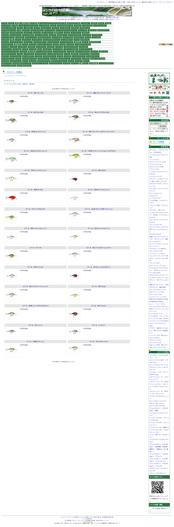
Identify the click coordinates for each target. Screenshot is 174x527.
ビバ (39, 49)
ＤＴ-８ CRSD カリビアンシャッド (35, 151)
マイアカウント (102, 2)
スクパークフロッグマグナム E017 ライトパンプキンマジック (160, 229)
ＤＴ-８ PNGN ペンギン (35, 267)
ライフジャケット (55, 63)
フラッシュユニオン (71, 49)
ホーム (58, 17)
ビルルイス (47, 49)
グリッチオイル (28, 35)
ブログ (78, 19)
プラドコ (94, 51)
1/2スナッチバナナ (155, 340)
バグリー (31, 47)
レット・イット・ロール (157, 304)
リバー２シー (76, 58)
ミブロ (60, 56)
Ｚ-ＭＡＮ (29, 28)
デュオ (62, 44)
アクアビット (46, 28)
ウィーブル (82, 30)
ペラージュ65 (154, 169)
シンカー (79, 61)
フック (71, 61)
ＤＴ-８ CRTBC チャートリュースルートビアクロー (99, 151)
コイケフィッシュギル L (157, 253)
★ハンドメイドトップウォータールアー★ (51, 23)
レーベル (33, 61)
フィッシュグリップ (106, 63)
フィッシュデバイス (82, 51)
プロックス (103, 51)
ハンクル (33, 49)
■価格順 (25, 84)
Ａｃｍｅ (86, 23)
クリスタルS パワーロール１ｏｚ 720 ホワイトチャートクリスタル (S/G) (159, 270)
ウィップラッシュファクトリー (66, 30)
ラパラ (18, 58)
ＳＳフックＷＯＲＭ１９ (157, 473)
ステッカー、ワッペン (40, 63)
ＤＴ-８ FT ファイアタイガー (35, 209)
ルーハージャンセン (97, 58)
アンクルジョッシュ (8, 30)
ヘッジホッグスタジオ (55, 54)
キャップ (75, 63)
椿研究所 (17, 44)
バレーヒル (16, 49)
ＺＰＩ (20, 28)
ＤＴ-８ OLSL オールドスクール (99, 228)
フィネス (71, 51)
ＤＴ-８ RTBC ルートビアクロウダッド (35, 306)
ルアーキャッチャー (24, 65)
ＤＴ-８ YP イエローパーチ (99, 341)
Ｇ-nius (108, 23)
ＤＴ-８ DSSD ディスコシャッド (99, 190)
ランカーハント (43, 58)
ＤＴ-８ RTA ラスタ (99, 286)
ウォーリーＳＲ (155, 263)
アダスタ (75, 28)
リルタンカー (154, 196)
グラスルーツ (62, 35)
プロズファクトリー (8, 54)
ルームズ (5, 61)
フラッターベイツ (85, 49)
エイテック (92, 30)
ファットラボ (57, 49)
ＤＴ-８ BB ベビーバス (35, 93)
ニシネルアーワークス (83, 44)
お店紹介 (74, 17)
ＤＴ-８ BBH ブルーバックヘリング (99, 93)
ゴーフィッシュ (31, 37)
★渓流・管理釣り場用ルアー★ (26, 23)
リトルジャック (64, 58)
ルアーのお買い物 (95, 17)
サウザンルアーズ (44, 37)
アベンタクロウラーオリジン (160, 306)
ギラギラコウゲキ (156, 234)
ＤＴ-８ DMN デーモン (35, 190)
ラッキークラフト (8, 58)
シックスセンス (67, 39)
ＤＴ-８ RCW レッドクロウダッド (98, 267)
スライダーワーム (66, 42)
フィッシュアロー (59, 51)
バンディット (6, 49)
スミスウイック (53, 42)
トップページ (65, 17)
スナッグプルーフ (40, 42)
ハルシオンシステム (71, 47)
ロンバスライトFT (155, 342)
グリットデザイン (41, 35)
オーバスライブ (47, 32)
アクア (37, 28)
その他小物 (93, 63)
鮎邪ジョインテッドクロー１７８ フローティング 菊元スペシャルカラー (159, 239)
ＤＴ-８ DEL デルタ (99, 170)
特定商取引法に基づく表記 (117, 2)
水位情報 (95, 19)
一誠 (19, 30)
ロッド (11, 23)
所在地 (101, 19)
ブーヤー (23, 51)
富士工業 (31, 51)
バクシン (51, 47)
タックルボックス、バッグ (21, 63)
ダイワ (85, 42)
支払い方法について (133, 2)
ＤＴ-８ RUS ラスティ (98, 306)
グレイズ (52, 35)
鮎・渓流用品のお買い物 (110, 17)
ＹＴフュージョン (100, 25)
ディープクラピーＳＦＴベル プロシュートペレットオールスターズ (160, 367)
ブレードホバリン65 (156, 251)
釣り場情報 (71, 19)
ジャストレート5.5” (156, 176)
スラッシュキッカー (156, 224)
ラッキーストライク (29, 58)
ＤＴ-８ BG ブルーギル (35, 112)
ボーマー (5, 56)
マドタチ (38, 56)
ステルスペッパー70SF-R (157, 249)
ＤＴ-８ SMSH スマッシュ (35, 341)
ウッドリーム (49, 30)
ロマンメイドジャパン (59, 61)
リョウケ (86, 58)
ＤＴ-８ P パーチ (35, 248)
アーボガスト (65, 28)
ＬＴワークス (44, 25)
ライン (86, 61)
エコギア (5, 32)
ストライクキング (16, 42)
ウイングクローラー (156, 193)
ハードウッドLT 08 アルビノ (159, 335)
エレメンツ (28, 32)
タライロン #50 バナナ (157, 210)
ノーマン (13, 47)
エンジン (37, 32)
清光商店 (77, 42)
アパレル (66, 63)
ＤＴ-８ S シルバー (98, 325)
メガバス (67, 56)
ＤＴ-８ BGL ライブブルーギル (98, 112)
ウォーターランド (37, 30)
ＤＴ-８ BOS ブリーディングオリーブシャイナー (99, 131)
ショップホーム (9, 76)
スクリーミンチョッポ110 (158, 162)
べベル (67, 54)
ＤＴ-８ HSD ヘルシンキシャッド (35, 228)
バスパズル (83, 47)
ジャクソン (26, 39)
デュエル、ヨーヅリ (44, 44)
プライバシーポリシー (166, 2)
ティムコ (33, 44)
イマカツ (26, 30)
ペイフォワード (41, 54)
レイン (25, 61)
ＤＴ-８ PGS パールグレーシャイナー (98, 248)
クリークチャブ (15, 35)
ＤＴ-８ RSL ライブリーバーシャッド (35, 286)
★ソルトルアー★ (73, 23)
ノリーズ (5, 47)
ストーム (5, 42)
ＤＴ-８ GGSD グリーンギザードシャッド (99, 209)
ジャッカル (96, 37)
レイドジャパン (15, 61)
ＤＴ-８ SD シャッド (36, 325)
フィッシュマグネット (44, 51)
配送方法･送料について (149, 2)
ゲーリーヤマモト (74, 35)
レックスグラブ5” (156, 198)
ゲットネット (97, 35)
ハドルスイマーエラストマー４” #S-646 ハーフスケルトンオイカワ (159, 215)
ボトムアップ (84, 54)
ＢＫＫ (101, 23)
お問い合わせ (109, 19)
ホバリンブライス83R (156, 167)
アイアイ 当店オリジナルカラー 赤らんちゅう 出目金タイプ (159, 330)
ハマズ (25, 49)
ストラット (28, 42)
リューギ (54, 58)
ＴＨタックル (87, 25)
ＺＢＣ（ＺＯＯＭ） (8, 28)
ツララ (25, 44)
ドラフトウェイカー (156, 164)
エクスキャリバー (16, 32)
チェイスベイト (7, 44)
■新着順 (31, 84)
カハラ (67, 32)
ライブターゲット (92, 56)
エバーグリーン (103, 30)
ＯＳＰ (53, 25)
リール (4, 23)
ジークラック (37, 39)
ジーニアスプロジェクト (51, 39)
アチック (55, 28)
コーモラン (19, 37)
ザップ (88, 37)
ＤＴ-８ (23, 76)
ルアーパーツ (6, 63)
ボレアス (75, 54)
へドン (20, 54)
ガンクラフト (76, 32)
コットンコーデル (8, 37)
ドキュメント (86, 19)
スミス (76, 39)
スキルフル (84, 39)
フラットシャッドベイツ (10, 51)
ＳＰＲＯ (77, 25)
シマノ (18, 39)
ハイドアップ (41, 47)
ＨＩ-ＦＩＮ (6, 25)
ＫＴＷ (14, 25)
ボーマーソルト (15, 56)
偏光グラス (83, 63)
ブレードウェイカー (156, 294)
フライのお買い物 (60, 19)
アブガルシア (84, 28)
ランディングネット (8, 65)
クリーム (5, 35)
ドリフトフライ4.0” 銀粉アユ (159, 427)
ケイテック (86, 35)
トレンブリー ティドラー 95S (159, 256)
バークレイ (22, 47)
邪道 (12, 39)
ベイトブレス (29, 54)
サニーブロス (68, 37)
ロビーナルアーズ (44, 61)
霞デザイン (58, 32)
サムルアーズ (79, 37)
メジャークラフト (78, 56)
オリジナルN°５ (155, 338)
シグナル (5, 39)
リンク (117, 19)
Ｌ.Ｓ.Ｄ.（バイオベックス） (28, 25)
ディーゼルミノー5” (157, 314)
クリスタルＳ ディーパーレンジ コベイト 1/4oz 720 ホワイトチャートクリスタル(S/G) (159, 318)
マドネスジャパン (49, 56)
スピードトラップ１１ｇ (158, 265)
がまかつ (85, 32)
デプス (56, 44)
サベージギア (56, 37)
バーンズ (59, 47)
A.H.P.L (94, 23)
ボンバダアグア (28, 56)
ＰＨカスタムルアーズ (65, 25)
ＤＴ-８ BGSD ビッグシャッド (35, 131)
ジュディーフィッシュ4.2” (158, 297)
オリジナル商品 (83, 17)
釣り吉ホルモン (95, 42)
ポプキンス (94, 54)
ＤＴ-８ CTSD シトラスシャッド (35, 170)
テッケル (70, 44)
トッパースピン (155, 159)
